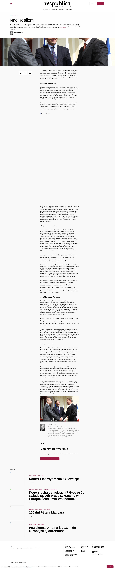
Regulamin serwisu (69, 555)
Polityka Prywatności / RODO (71, 554)
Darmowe (92, 3)
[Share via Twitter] (21, 73)
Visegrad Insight (68, 551)
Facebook (83, 551)
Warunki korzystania (22, 562)
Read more (63, 27)
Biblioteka (61, 9)
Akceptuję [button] (110, 566)
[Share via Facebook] (25, 73)
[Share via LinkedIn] (30, 73)
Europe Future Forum (69, 552)
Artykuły (47, 9)
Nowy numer (69, 9)
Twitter (82, 548)
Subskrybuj (50, 458)
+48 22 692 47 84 (84, 546)
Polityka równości (68, 556)
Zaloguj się (100, 3)
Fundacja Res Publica (69, 550)
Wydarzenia (54, 9)
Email (82, 547)
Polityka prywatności (14, 562)
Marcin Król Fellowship (70, 548)
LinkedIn (83, 550)
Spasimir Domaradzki (18, 32)
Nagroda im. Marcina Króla (70, 547)
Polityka (16, 15)
